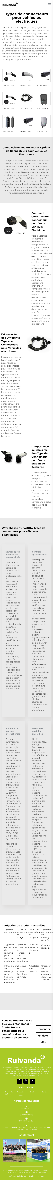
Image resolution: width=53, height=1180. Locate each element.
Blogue (20, 1095)
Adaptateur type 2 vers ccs (34, 969)
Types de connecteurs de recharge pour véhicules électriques (9, 953)
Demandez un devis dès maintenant (43, 1030)
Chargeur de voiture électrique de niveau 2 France (46, 973)
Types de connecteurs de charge (21, 933)
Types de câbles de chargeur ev (34, 949)
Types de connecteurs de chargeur (34, 933)
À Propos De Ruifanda (8, 1093)
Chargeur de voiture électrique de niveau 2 (21, 973)
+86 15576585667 (26, 1108)
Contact (45, 1092)
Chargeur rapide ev (46, 946)
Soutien (32, 1092)
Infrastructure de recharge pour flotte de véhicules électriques (9, 974)
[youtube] (25, 1081)
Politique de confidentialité (36, 1172)
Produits (20, 1092)
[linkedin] (32, 1081)
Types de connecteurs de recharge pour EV (46, 934)
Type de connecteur (9, 930)
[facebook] (19, 1081)
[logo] (10, 4)
